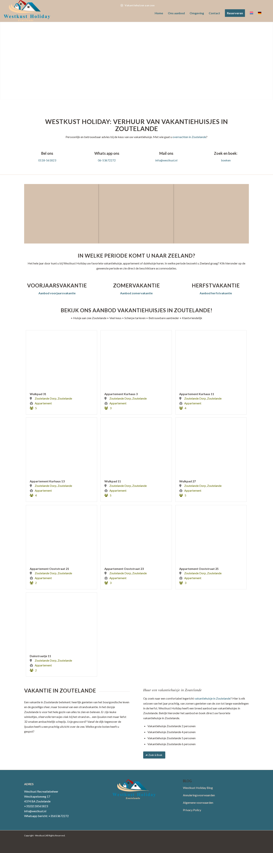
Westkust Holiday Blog (198, 787)
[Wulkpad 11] (136, 446)
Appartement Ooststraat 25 (199, 568)
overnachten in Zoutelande (189, 137)
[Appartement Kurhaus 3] (136, 359)
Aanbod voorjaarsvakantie (57, 293)
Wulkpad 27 (187, 481)
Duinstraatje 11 (40, 656)
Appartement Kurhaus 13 (47, 481)
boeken (226, 160)
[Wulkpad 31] (61, 359)
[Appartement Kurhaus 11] (211, 359)
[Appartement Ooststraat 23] (136, 533)
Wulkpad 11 (112, 481)
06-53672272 (107, 160)
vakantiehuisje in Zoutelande (212, 698)
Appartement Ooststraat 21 (49, 568)
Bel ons (47, 153)
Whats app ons (106, 153)
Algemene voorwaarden (198, 802)
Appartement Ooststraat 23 (124, 568)
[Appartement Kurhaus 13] (61, 446)
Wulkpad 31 (38, 394)
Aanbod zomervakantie (136, 293)
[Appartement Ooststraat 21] (61, 533)
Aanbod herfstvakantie (216, 293)
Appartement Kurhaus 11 (196, 394)
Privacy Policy (192, 810)
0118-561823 (47, 160)
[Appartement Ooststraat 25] (211, 533)
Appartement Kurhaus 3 (121, 394)
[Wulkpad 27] (211, 446)
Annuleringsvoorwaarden (199, 795)
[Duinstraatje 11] (61, 621)
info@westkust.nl (166, 160)
